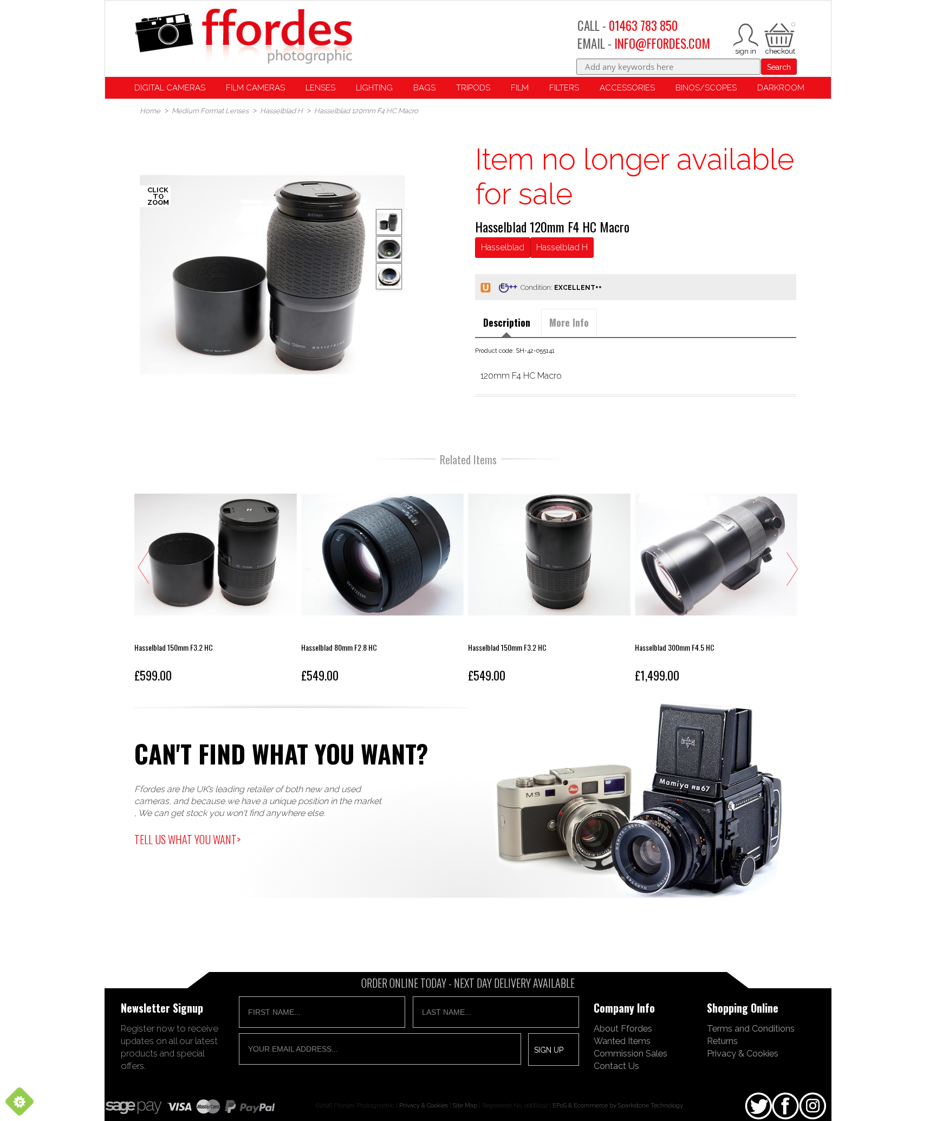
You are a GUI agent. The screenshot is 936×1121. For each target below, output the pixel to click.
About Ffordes (623, 1028)
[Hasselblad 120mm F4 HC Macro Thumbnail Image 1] (389, 249)
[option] (272, 274)
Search (779, 67)
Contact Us (616, 1065)
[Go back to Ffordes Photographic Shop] (243, 37)
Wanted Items (622, 1040)
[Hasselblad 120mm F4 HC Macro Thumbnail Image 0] (272, 274)
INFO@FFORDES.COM (662, 43)
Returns (722, 1040)
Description (506, 322)
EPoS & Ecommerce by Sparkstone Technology (617, 1105)
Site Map (465, 1105)
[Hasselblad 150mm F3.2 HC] (215, 580)
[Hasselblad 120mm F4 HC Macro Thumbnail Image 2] (389, 276)
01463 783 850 (643, 25)
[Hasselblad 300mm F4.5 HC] (716, 580)
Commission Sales (630, 1053)
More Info (569, 322)
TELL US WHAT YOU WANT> (187, 839)
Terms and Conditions (751, 1028)
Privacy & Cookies (742, 1053)
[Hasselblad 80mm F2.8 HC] (382, 580)
